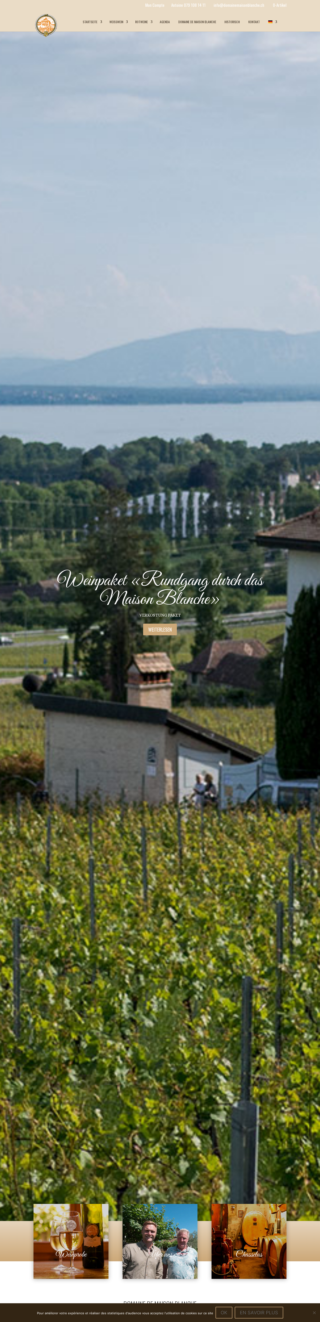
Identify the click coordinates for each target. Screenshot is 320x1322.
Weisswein (116, 21)
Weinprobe (71, 1254)
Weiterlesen (160, 629)
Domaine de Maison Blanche (197, 21)
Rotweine (141, 21)
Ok (224, 1312)
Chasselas (249, 1254)
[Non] (314, 1312)
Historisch (232, 21)
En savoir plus (259, 1312)
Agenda (165, 21)
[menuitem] (272, 22)
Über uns (160, 1254)
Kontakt (254, 21)
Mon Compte (154, 5)
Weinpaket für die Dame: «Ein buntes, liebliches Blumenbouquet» (160, 590)
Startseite (90, 21)
